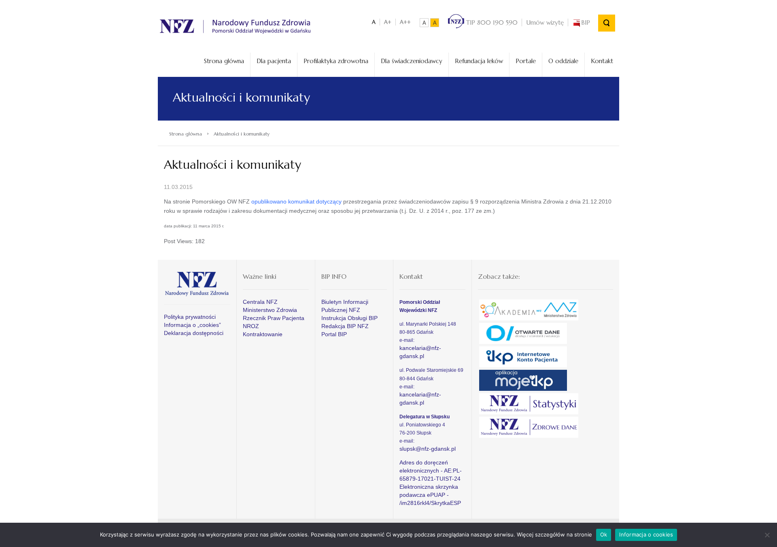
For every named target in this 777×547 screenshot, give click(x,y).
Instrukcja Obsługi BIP (349, 318)
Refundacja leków (479, 61)
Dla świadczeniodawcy (411, 61)
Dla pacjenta (274, 61)
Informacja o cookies (646, 534)
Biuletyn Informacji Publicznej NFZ (344, 306)
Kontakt (602, 61)
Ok (603, 534)
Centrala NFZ (260, 302)
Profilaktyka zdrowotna (336, 61)
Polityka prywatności (190, 317)
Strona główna (224, 61)
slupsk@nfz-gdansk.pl (427, 448)
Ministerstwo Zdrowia (270, 310)
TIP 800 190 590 (491, 22)
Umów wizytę (545, 22)
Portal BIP (334, 334)
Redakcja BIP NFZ (345, 326)
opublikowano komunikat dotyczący (296, 201)
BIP (585, 22)
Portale (526, 61)
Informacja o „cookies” (192, 325)
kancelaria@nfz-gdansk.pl (420, 352)
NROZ (251, 326)
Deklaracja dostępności (193, 333)
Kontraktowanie (262, 334)
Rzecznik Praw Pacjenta (273, 318)
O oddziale (563, 61)
